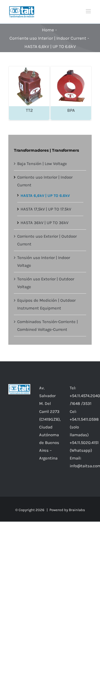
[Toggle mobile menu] (89, 11)
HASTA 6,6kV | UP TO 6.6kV (45, 195)
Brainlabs (77, 510)
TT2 (29, 110)
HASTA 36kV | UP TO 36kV (44, 222)
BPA (71, 110)
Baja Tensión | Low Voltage (42, 163)
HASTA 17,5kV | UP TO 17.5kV (46, 209)
